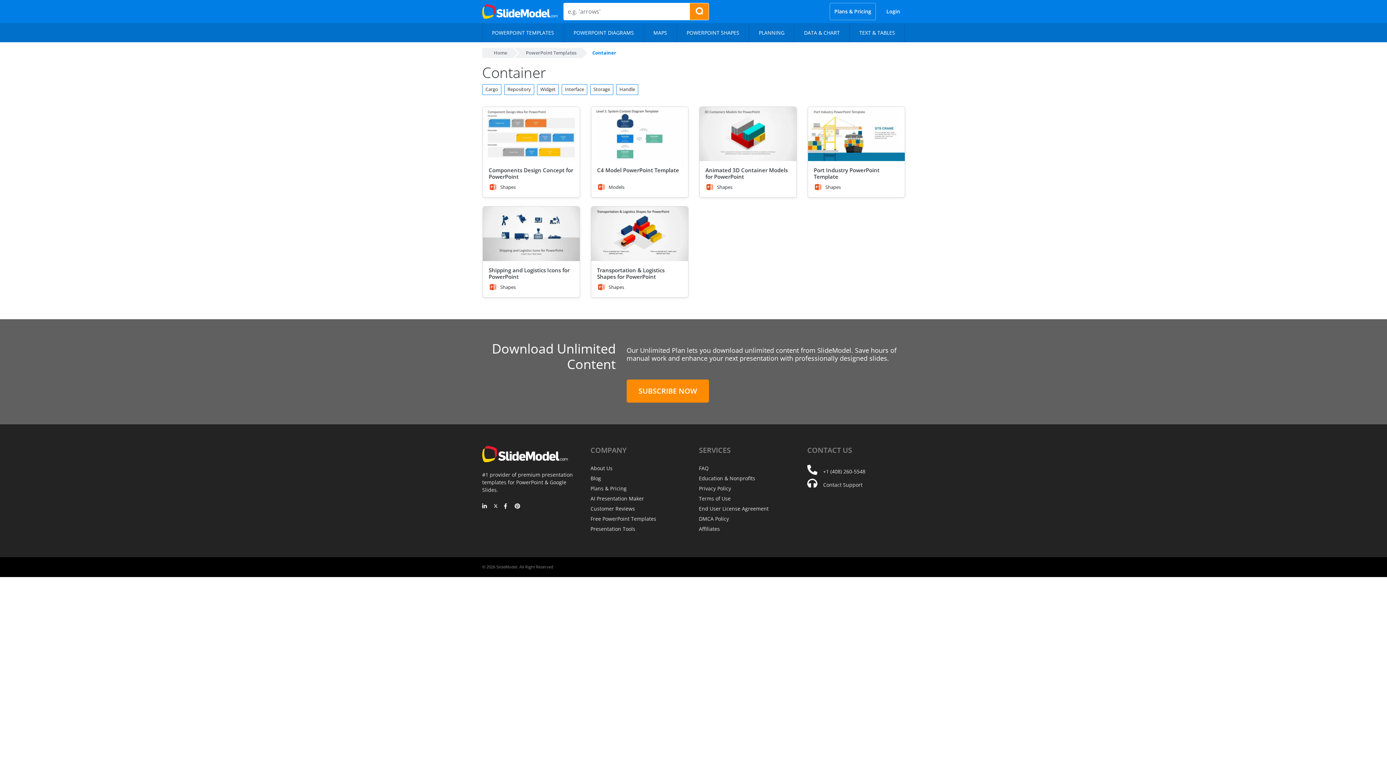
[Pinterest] (517, 507)
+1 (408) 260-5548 (844, 471)
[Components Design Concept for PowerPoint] (531, 134)
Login (893, 11)
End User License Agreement (734, 508)
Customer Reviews (613, 508)
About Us (602, 468)
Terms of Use (715, 498)
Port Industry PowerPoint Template (847, 173)
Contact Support (843, 484)
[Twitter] (495, 507)
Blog (596, 478)
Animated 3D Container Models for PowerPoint (746, 173)
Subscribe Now (668, 391)
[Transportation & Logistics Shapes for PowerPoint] (639, 234)
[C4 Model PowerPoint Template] (639, 134)
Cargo (491, 89)
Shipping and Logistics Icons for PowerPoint (529, 273)
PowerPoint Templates (551, 52)
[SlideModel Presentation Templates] (520, 11)
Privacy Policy (715, 488)
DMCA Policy (714, 518)
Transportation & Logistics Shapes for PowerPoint (631, 273)
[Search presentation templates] (699, 11)
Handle (627, 89)
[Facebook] (506, 507)
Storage (601, 89)
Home (500, 52)
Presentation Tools (613, 528)
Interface (574, 89)
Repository (519, 89)
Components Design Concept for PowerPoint (531, 173)
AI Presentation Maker (617, 498)
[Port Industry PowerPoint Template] (856, 134)
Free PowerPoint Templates (623, 518)
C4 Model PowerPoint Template (638, 170)
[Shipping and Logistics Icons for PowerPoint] (531, 234)
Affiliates (709, 528)
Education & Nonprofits (727, 478)
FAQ (704, 468)
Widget (548, 89)
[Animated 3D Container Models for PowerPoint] (748, 134)
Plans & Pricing (852, 11)
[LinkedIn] (485, 507)
